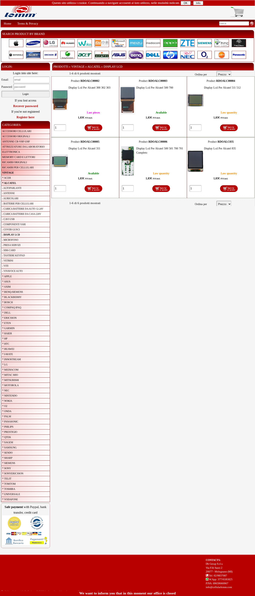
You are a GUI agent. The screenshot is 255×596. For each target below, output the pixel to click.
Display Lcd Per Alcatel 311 (84, 148)
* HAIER (7, 333)
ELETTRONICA (11, 151)
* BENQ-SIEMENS (12, 291)
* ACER (6, 177)
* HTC (5, 343)
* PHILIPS (7, 426)
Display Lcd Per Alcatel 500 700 (154, 87)
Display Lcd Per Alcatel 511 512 (222, 87)
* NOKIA (7, 400)
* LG (5, 364)
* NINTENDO (9, 395)
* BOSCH (7, 302)
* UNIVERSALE (11, 494)
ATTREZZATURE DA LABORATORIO (23, 146)
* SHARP (7, 457)
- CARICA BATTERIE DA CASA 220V (21, 214)
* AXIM (6, 286)
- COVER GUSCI (11, 229)
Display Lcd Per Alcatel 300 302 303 (89, 87)
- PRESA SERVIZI (11, 245)
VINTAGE (8, 172)
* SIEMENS (8, 463)
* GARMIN (8, 328)
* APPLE (7, 276)
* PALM (6, 416)
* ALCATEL (9, 183)
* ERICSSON (9, 317)
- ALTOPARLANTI (11, 188)
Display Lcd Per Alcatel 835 (220, 148)
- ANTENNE (8, 193)
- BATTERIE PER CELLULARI (17, 203)
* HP (4, 338)
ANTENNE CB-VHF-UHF (16, 141)
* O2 (4, 406)
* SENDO (7, 452)
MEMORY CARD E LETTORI (18, 157)
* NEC (5, 390)
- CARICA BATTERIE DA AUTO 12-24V (22, 208)
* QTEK (6, 437)
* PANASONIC (10, 421)
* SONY (6, 468)
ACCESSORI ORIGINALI (16, 136)
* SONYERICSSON (12, 473)
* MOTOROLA (10, 385)
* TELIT (6, 478)
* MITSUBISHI (10, 380)
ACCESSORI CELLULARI (16, 131)
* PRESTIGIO (9, 431)
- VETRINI (7, 260)
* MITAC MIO (10, 374)
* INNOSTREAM (11, 359)
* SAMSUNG (9, 447)
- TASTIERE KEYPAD (13, 255)
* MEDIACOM (10, 369)
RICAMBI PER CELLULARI (18, 167)
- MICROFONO (10, 240)
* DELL (6, 312)
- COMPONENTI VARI (14, 224)
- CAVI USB (8, 219)
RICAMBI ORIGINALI (14, 162)
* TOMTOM (9, 483)
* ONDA (6, 411)
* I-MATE (7, 354)
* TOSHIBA (8, 488)
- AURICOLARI (10, 198)
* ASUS (6, 281)
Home (7, 23)
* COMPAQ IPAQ (11, 307)
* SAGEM (7, 442)
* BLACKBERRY (12, 297)
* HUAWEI (8, 348)
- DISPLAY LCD (11, 234)
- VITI (5, 265)
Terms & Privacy (27, 23)
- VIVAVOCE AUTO (12, 271)
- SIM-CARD (9, 250)
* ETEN (6, 323)
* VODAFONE (10, 499)
